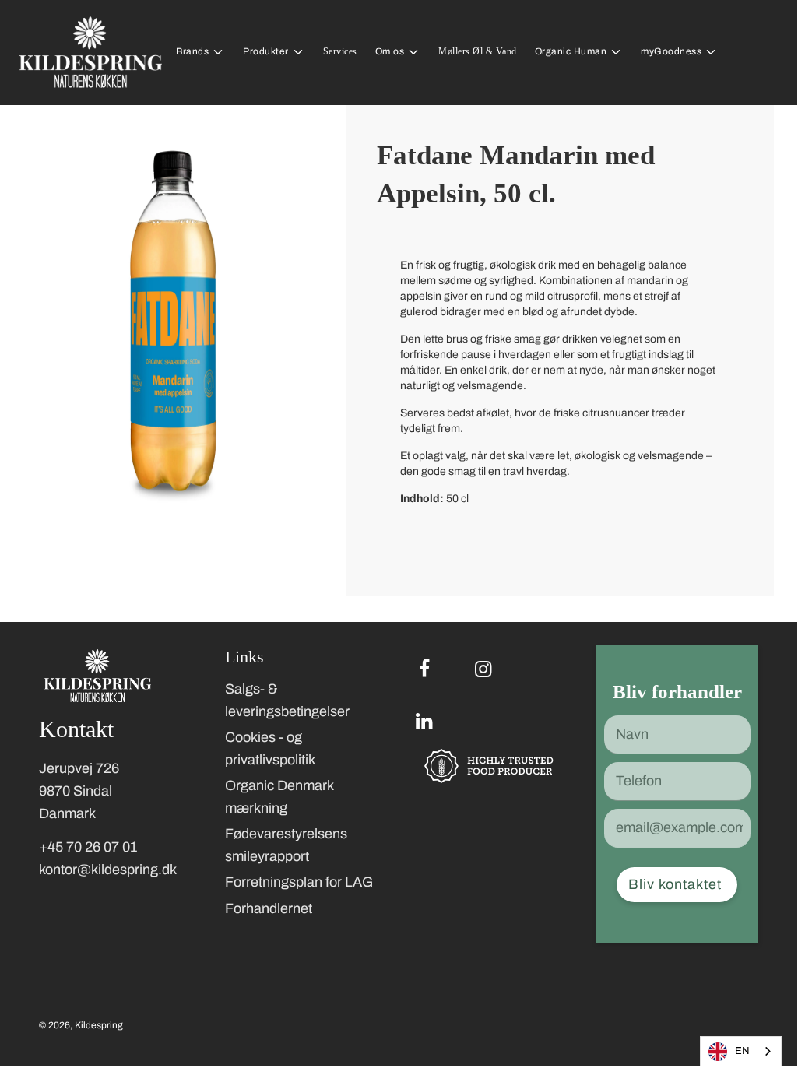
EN (742, 1050)
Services (340, 51)
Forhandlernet (268, 908)
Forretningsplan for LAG (299, 882)
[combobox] (741, 1051)
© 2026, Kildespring (81, 1025)
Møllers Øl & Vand (477, 51)
